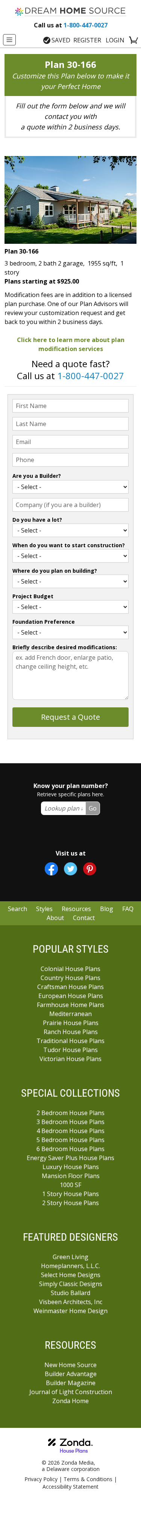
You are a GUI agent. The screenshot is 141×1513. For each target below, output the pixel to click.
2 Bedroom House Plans (70, 1113)
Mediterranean (70, 1014)
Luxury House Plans (70, 1167)
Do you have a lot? (37, 519)
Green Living (70, 1257)
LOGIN (115, 40)
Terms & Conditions (88, 1479)
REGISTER (87, 40)
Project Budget (32, 596)
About (55, 918)
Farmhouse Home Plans (70, 1005)
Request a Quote (70, 717)
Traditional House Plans (70, 1041)
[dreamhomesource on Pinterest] (89, 868)
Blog (106, 909)
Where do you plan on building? (54, 570)
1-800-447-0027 (71, 25)
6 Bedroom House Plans (70, 1149)
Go (93, 808)
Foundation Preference (43, 621)
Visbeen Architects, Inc (70, 1302)
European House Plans (70, 996)
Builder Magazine (71, 1383)
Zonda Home (70, 1401)
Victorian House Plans (70, 1059)
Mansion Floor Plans (71, 1176)
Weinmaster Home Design (70, 1311)
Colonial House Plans (70, 969)
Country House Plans (70, 978)
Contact (84, 918)
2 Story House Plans (70, 1203)
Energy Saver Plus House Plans (70, 1158)
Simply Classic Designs (70, 1284)
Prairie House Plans (71, 1023)
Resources (76, 909)
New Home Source (70, 1365)
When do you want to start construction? (68, 545)
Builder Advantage (71, 1374)
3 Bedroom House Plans (70, 1122)
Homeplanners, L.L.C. (70, 1266)
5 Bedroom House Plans (70, 1140)
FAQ (127, 909)
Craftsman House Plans (70, 987)
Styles (44, 909)
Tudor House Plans (70, 1050)
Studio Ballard (70, 1293)
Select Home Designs (70, 1275)
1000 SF (70, 1185)
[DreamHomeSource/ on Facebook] (51, 868)
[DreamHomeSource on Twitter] (70, 868)
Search (17, 909)
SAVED (61, 40)
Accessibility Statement (70, 1486)
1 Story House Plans (70, 1194)
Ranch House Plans (71, 1032)
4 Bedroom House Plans (70, 1131)
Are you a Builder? (36, 475)
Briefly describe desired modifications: (64, 647)
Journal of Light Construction (70, 1392)
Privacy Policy (41, 1479)
